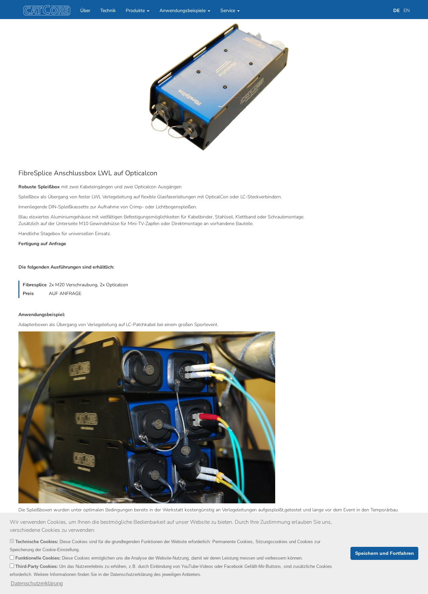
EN (407, 10)
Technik (108, 10)
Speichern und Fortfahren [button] (384, 553)
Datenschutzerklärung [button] (37, 583)
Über (85, 10)
